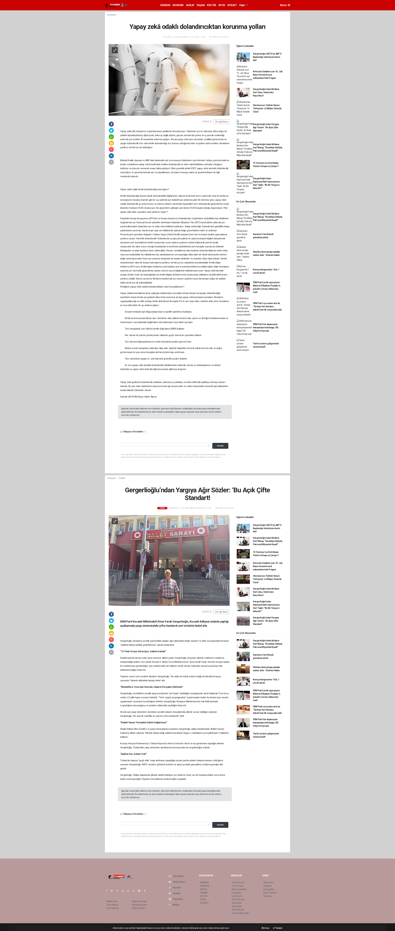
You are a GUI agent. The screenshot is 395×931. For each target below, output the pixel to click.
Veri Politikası (112, 908)
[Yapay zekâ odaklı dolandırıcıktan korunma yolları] (169, 79)
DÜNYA (122, 478)
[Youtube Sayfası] (124, 890)
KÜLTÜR (211, 5)
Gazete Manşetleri (240, 913)
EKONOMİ (178, 5)
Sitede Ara (268, 882)
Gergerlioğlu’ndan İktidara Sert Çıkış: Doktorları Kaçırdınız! (266, 92)
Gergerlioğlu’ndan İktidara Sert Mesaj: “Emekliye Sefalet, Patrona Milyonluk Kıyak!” (268, 147)
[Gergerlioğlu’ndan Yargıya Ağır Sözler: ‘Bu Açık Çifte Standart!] (169, 560)
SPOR (221, 5)
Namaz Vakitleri (239, 889)
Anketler (267, 886)
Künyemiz (178, 899)
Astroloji (267, 896)
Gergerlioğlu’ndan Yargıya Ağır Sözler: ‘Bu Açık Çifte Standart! (266, 127)
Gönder (220, 446)
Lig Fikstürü (237, 896)
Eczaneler (236, 892)
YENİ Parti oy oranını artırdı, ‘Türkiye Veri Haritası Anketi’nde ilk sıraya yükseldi (267, 306)
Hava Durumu (238, 882)
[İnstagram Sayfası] (118, 890)
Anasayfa (111, 15)
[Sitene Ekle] (146, 890)
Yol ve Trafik (237, 886)
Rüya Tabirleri (269, 892)
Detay (266, 928)
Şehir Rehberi (238, 909)
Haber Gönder (138, 908)
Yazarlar (176, 887)
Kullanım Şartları (139, 901)
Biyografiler (268, 889)
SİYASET (232, 5)
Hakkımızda (112, 901)
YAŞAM (200, 5)
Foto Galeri (178, 876)
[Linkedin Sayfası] (129, 890)
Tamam (278, 928)
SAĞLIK (190, 5)
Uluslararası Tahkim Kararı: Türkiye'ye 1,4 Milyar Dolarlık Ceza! (267, 108)
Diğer (242, 5)
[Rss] (135, 890)
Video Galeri (179, 882)
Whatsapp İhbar (139, 905)
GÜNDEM (165, 5)
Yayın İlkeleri (112, 905)
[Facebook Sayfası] (108, 890)
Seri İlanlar (237, 906)
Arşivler (177, 893)
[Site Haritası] (140, 890)
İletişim (176, 905)
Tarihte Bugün (238, 899)
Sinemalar (236, 903)
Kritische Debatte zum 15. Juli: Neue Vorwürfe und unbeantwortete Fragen (268, 74)
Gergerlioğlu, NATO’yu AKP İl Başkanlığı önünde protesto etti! (267, 57)
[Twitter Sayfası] (113, 890)
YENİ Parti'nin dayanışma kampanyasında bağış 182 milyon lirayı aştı (266, 327)
